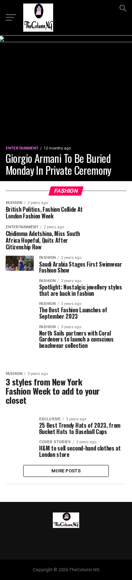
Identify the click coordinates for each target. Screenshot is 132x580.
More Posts (66, 470)
